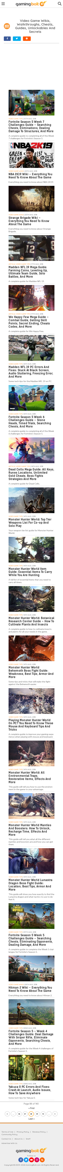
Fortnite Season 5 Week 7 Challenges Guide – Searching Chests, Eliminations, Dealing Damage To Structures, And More (31, 126)
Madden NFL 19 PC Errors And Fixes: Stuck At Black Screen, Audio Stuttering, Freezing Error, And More (31, 371)
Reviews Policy (39, 1132)
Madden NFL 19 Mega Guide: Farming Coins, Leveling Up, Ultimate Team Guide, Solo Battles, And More (28, 272)
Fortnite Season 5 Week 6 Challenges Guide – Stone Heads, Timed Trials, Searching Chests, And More (30, 421)
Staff (28, 1139)
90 (43, 1114)
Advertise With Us (9, 1143)
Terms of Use (7, 1132)
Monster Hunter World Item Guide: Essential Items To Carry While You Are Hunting (30, 572)
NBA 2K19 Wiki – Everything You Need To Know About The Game (30, 175)
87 (25, 1114)
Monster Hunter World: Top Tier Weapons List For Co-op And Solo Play (30, 523)
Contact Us (6, 1139)
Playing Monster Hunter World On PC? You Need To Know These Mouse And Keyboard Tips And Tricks (31, 724)
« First (32, 1108)
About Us (18, 1139)
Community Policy (9, 1134)
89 (37, 1114)
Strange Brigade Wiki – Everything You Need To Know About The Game (29, 221)
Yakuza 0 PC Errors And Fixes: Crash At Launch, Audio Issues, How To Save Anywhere (30, 1090)
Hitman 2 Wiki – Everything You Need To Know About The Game (30, 989)
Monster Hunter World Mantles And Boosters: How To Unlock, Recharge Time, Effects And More (30, 829)
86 (19, 1114)
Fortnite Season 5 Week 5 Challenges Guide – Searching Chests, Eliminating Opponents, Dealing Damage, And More (31, 940)
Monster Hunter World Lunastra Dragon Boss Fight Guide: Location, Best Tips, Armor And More (30, 884)
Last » (32, 1118)
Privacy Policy (23, 1132)
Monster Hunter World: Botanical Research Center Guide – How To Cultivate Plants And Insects (31, 621)
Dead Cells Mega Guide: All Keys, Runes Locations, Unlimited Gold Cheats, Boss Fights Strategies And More (31, 474)
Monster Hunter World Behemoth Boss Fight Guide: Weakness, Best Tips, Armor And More (31, 672)
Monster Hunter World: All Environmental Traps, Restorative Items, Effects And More (30, 777)
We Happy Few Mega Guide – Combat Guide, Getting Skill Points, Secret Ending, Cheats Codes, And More (29, 321)
